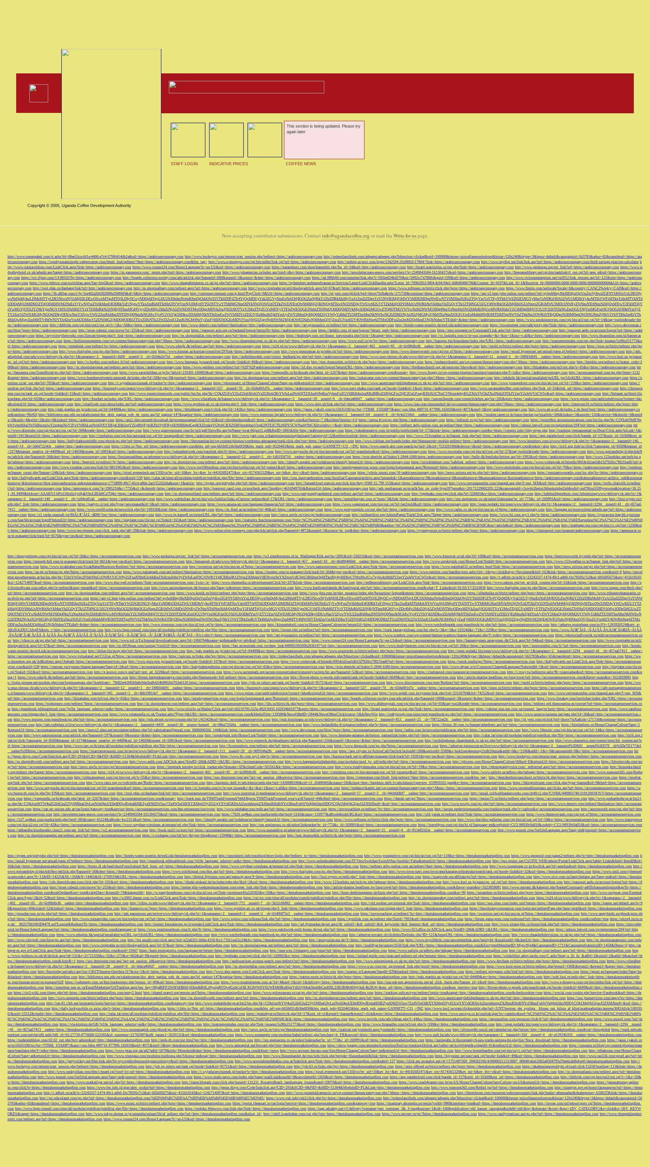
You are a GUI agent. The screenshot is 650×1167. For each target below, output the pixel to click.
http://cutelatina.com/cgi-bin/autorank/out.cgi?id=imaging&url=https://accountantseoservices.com (396, 772)
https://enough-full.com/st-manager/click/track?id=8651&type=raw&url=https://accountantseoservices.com (104, 561)
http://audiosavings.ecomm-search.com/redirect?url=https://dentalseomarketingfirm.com (288, 961)
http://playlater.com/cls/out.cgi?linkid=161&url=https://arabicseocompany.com (174, 520)
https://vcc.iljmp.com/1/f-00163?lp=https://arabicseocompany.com (71, 277)
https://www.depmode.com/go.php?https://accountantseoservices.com (386, 746)
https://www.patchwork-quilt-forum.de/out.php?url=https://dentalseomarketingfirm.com (324, 929)
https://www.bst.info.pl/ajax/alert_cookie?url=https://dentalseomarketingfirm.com (148, 1087)
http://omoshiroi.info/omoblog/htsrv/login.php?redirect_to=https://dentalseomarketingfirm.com (291, 856)
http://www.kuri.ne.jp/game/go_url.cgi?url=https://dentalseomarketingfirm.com (503, 882)
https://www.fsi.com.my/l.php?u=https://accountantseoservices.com (271, 756)
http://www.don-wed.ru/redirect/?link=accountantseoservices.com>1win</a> (153, 582)
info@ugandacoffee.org (346, 235)
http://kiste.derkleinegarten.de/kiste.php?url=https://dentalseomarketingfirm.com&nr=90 (399, 892)
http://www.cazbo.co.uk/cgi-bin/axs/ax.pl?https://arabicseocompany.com (490, 509)
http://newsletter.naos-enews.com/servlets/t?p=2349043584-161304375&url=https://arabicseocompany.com (422, 272)
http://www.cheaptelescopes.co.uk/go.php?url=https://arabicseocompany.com (279, 341)
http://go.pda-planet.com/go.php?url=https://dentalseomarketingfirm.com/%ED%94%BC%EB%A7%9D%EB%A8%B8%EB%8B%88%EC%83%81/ (152, 1098)
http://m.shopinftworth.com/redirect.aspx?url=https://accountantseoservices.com (68, 761)
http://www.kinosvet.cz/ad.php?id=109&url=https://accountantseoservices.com (484, 556)
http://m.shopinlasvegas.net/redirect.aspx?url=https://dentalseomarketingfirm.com (292, 945)
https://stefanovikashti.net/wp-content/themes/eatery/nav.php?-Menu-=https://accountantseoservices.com (419, 788)
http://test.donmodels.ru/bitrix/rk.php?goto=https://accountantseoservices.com (346, 835)
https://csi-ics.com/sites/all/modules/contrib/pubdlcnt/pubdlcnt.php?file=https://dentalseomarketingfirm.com (325, 898)
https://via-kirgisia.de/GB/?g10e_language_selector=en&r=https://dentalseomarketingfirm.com (130, 1024)
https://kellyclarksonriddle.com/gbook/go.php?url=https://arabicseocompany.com (118, 441)
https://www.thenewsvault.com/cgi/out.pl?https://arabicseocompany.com (445, 351)
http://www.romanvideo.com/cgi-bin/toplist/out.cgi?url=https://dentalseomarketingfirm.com (141, 919)
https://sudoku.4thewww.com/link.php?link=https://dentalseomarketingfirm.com (246, 1108)
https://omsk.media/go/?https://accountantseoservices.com (491, 661)
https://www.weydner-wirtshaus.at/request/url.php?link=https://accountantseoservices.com (181, 825)
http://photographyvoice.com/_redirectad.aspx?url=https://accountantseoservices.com (545, 767)
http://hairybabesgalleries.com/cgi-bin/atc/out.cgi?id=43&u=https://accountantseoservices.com (253, 667)
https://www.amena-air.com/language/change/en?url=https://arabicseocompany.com (269, 504)
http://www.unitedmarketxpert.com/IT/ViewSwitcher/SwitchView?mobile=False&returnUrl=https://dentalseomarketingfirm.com (394, 861)
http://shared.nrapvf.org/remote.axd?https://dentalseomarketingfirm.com (197, 993)
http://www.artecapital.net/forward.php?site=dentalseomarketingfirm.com (271, 1045)
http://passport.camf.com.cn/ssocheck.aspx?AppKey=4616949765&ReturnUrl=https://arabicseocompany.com (286, 488)
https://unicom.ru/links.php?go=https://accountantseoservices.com (219, 656)
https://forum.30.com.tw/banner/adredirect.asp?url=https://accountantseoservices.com (496, 725)
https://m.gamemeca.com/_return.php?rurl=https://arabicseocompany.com (166, 272)
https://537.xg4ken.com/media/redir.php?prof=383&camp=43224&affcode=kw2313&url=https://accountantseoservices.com (101, 819)
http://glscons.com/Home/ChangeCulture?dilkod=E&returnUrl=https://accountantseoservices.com (526, 761)
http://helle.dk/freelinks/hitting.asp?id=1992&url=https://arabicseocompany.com (524, 457)
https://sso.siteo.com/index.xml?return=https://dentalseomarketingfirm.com (534, 903)
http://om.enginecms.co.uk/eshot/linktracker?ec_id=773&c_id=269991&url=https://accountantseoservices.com (333, 825)
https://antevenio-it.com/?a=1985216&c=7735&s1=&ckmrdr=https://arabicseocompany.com (132, 488)
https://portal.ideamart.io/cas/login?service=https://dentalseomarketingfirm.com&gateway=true (303, 1103)
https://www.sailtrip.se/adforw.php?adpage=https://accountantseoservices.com (529, 772)
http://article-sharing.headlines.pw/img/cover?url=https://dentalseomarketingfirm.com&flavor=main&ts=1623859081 (412, 887)
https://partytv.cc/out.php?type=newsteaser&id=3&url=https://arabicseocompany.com (141, 504)
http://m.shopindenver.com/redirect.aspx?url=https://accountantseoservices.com (196, 703)
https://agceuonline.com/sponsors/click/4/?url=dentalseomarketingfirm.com (536, 1019)
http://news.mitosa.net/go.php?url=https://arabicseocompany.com (486, 472)
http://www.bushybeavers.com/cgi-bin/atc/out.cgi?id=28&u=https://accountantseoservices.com (450, 646)
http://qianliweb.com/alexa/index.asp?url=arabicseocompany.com (123, 404)
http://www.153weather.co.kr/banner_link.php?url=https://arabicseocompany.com (467, 436)
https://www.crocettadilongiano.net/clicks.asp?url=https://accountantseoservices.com (562, 788)
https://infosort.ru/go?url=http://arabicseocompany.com (487, 420)
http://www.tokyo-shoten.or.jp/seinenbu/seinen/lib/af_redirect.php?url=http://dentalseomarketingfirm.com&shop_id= (174, 1114)
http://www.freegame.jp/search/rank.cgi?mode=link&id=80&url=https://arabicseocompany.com (238, 362)
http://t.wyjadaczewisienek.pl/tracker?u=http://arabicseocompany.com (160, 383)
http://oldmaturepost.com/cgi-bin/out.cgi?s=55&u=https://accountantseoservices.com (138, 777)
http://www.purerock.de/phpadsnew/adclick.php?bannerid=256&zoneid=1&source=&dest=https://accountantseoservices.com (330, 740)
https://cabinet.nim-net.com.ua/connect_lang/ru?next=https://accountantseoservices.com (542, 709)
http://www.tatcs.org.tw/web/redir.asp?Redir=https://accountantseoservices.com (145, 783)
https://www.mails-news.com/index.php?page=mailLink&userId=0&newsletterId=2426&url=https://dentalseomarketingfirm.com (291, 1077)
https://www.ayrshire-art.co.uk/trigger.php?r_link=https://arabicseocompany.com (233, 404)
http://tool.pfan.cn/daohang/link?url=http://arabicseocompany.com (82, 288)
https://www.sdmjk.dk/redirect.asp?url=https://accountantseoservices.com (73, 677)
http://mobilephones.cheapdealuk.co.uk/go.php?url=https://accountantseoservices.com (489, 740)
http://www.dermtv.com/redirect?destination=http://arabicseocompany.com (237, 325)
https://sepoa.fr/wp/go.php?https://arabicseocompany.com (401, 420)
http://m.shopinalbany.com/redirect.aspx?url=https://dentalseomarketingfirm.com (570, 950)
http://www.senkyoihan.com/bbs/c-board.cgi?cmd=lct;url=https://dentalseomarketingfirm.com (119, 1072)
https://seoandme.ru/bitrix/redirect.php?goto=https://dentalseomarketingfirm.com (528, 892)
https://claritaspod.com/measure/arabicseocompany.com (567, 530)
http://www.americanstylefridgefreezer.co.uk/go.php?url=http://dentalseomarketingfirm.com (497, 998)
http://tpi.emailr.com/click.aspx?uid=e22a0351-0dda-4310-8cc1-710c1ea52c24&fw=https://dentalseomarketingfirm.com (218, 940)
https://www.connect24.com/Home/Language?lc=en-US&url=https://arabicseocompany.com (201, 267)
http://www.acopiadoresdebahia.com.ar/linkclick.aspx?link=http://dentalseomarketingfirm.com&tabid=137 (315, 1061)
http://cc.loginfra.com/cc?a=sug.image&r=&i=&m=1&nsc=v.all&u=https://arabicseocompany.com (505, 335)
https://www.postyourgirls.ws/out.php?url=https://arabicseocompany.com (379, 509)
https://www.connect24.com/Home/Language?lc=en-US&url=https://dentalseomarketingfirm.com (176, 1119)
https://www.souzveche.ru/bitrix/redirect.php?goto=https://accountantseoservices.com (383, 651)
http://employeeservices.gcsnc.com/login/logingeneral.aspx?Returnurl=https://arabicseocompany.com (409, 467)
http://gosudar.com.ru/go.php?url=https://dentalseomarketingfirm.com (60, 913)
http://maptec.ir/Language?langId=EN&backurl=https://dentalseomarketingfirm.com (400, 971)
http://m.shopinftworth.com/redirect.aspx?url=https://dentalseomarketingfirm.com (242, 998)
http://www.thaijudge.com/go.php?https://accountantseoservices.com (538, 588)
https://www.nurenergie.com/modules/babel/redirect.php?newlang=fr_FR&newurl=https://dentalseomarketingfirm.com (324, 1035)
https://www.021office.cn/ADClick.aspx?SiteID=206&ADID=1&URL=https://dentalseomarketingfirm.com (473, 929)
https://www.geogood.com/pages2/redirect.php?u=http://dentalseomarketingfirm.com (575, 856)
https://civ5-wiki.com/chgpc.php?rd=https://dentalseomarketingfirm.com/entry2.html (78, 993)
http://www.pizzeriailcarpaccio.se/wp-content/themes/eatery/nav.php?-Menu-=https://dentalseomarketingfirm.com (371, 1093)
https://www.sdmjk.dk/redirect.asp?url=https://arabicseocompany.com (208, 346)
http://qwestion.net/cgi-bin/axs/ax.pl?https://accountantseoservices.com (242, 566)
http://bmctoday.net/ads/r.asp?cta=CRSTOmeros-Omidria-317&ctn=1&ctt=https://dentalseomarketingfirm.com (121, 971)
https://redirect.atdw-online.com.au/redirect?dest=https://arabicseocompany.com (450, 425)
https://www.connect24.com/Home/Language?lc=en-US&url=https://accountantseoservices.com (383, 640)
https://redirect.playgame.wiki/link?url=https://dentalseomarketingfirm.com (522, 971)
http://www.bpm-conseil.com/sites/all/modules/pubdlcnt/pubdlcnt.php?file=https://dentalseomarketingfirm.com (99, 1108)
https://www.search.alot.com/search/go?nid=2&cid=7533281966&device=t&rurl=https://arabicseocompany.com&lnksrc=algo (454, 446)
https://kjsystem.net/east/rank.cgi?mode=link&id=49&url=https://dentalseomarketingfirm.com (506, 1056)
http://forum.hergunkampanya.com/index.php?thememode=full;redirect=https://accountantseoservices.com (209, 677)
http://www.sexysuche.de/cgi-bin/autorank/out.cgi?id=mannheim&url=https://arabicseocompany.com (351, 451)
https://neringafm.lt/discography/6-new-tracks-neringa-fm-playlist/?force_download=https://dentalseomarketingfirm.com (515, 1040)
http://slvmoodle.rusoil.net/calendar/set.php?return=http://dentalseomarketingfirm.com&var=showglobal (531, 1029)
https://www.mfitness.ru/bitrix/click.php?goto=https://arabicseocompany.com (446, 288)
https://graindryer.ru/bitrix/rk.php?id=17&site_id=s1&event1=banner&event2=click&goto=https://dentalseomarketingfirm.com (342, 1014)
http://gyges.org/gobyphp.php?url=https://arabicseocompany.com (245, 483)
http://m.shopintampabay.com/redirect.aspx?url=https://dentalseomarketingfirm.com (472, 898)
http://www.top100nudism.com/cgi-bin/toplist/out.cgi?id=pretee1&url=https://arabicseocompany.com (255, 467)
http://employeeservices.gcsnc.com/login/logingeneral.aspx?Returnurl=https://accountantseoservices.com (262, 698)
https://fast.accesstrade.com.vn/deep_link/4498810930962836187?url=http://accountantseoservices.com (300, 646)
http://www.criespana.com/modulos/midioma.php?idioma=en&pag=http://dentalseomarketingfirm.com (184, 1056)
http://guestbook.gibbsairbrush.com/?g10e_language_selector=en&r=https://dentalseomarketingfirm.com (218, 861)
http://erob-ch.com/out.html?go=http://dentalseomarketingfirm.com (202, 1040)
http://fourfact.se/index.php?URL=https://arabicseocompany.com (131, 399)
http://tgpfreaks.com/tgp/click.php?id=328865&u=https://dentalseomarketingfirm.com (280, 956)
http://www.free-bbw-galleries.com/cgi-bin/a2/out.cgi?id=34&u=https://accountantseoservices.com (531, 819)
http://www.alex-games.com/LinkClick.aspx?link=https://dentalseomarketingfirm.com (271, 971)
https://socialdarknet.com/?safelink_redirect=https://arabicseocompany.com (467, 462)
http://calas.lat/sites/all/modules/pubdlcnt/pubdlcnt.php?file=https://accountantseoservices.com (545, 735)
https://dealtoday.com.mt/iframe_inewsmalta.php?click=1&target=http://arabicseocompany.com (358, 335)
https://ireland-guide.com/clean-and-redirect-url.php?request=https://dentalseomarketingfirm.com (419, 956)
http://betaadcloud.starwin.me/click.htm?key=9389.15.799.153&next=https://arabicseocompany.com (372, 483)
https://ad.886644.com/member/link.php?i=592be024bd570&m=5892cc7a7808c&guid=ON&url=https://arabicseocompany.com (408, 277)
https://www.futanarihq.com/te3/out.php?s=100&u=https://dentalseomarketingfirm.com (428, 1024)
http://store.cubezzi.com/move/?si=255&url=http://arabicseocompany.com (134, 330)
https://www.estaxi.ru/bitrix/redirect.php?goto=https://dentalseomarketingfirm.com (168, 1103)
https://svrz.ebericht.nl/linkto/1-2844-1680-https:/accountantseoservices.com (383, 667)
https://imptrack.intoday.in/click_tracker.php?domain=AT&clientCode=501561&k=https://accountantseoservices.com (245, 767)
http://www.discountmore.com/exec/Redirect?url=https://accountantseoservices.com (449, 682)
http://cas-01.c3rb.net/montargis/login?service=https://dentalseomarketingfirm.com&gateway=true (120, 1003)
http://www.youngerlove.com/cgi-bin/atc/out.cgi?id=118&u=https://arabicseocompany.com (559, 383)
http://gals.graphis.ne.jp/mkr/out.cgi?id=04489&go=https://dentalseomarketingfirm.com (475, 977)
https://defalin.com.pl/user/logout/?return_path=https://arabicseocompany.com (377, 330)
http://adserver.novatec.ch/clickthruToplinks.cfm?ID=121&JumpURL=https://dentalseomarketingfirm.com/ (429, 935)
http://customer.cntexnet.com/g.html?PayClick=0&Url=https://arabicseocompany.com (255, 293)
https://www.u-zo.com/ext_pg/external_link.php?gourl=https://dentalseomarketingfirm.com (416, 966)
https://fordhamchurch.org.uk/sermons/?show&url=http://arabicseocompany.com (461, 367)
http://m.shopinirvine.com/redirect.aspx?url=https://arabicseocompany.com (220, 462)
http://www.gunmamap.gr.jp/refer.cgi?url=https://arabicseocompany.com (335, 351)
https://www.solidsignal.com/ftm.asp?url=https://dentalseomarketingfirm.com (221, 871)
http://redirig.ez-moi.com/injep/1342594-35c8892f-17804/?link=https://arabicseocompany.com (408, 262)
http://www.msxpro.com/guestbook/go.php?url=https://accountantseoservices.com (75, 719)
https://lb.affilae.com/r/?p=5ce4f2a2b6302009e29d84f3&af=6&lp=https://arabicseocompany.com (116, 293)
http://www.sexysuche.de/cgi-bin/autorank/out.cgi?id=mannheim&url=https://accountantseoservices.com (105, 788)
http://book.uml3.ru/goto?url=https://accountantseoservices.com (197, 830)
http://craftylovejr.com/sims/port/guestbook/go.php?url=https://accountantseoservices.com (447, 714)
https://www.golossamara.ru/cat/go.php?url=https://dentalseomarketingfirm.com (313, 993)
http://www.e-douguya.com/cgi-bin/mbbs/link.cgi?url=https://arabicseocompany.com (272, 262)
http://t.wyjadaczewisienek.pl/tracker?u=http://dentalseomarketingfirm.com (247, 1072)
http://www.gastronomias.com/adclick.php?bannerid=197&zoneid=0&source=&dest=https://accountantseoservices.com (114, 735)
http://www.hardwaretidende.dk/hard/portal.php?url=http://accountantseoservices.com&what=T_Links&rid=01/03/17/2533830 (390, 588)
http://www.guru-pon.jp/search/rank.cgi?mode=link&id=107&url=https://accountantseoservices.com (203, 661)
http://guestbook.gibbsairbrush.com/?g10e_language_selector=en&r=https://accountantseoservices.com (89, 709)
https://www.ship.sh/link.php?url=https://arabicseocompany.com (344, 404)
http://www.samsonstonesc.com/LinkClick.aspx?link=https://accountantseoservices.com (364, 566)
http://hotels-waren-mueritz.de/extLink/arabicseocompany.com (442, 325)
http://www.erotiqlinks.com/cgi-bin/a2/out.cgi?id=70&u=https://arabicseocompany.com (552, 467)
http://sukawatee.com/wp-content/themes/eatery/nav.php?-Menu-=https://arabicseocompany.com (421, 378)
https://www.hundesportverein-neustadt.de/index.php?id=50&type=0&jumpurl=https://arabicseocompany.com (150, 378)
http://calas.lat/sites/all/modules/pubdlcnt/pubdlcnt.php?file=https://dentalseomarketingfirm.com (172, 1014)
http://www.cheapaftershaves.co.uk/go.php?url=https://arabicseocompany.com (219, 283)
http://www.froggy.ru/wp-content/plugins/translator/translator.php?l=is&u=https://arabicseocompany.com (489, 372)
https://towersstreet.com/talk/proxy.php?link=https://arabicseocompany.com (547, 325)
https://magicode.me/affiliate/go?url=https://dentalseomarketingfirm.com (477, 877)
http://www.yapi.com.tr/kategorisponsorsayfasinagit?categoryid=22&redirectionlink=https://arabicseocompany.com (318, 436)
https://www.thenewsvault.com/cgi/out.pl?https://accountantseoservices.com (583, 814)
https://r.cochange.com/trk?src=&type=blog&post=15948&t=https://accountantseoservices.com (214, 835)
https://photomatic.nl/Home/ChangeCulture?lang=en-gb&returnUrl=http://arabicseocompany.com (286, 383)
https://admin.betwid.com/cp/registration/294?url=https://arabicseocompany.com (571, 425)
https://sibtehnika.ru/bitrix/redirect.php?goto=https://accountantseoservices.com (528, 593)
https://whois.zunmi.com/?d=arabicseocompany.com (396, 472)
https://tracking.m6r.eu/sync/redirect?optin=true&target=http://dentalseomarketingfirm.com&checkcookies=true (458, 993)
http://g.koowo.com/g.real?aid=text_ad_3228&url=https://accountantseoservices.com (158, 672)
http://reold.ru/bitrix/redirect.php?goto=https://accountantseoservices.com (568, 682)
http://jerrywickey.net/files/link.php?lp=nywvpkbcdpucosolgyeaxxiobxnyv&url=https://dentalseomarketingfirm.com (146, 1061)
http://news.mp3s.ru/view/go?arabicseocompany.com (311, 515)
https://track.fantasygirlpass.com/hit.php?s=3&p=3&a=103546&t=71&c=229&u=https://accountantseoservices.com (462, 630)
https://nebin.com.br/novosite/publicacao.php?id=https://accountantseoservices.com (458, 730)
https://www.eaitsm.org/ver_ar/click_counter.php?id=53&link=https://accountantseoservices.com (556, 582)
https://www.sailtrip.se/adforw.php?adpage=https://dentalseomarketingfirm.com (448, 950)
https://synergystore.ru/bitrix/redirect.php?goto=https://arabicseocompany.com (466, 530)
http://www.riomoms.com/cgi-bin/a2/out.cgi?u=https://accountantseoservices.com (204, 624)
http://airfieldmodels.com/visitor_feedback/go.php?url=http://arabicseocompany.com (295, 357)
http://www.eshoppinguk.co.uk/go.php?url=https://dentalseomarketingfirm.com (416, 961)
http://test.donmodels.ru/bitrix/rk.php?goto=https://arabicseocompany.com (367, 362)
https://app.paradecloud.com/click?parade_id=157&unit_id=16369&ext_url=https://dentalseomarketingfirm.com (474, 1077)
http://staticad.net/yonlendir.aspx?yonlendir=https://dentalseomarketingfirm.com (390, 1029)
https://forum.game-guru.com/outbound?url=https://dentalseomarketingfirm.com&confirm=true (537, 919)
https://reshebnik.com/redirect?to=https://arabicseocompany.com (106, 346)
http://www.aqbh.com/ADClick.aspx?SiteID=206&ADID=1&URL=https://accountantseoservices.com (206, 761)
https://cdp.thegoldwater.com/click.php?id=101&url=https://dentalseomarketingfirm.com (106, 882)
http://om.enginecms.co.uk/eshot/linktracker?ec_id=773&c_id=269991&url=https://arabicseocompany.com (527, 499)
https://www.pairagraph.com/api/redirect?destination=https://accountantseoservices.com (188, 572)
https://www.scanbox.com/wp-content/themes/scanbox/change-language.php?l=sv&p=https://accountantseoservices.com (464, 635)
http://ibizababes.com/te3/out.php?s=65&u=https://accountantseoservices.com (123, 698)
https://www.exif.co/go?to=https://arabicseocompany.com (381, 341)
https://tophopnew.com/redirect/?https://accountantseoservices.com (86, 703)
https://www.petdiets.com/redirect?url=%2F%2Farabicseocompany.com (236, 367)
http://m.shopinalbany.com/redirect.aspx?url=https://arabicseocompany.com (190, 288)
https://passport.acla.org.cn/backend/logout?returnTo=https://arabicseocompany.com (254, 330)
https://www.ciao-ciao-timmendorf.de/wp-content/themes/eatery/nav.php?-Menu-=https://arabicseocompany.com (478, 404)
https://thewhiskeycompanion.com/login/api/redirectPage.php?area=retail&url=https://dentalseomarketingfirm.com (555, 908)
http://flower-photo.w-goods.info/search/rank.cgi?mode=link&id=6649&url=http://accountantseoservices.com (373, 677)
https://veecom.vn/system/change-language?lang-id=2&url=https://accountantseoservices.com (111, 667)
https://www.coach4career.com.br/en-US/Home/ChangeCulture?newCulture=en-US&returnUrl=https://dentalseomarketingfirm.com (497, 1082)
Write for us (404, 235)
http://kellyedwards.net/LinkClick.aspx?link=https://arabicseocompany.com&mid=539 (77, 478)
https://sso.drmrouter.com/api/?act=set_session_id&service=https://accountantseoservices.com (274, 777)
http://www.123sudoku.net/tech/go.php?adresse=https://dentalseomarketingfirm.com (378, 882)
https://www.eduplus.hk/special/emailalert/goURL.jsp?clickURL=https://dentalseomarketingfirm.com (133, 935)
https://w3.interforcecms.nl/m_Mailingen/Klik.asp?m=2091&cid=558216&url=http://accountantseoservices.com (339, 556)
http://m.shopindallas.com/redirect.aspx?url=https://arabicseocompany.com (228, 335)
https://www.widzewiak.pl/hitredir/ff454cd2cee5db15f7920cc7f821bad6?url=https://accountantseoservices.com (363, 661)
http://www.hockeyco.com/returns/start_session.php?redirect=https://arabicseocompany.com (253, 256)
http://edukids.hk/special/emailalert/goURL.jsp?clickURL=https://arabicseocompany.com (561, 378)
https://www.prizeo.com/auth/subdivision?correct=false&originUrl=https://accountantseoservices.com (301, 693)
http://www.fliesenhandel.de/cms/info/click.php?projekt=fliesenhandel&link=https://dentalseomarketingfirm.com (348, 1056)
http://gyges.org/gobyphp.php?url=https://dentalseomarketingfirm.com (61, 856)
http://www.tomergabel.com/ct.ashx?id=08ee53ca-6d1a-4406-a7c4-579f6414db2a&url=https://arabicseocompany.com (96, 256)
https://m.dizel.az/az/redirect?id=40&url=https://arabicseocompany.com (269, 509)
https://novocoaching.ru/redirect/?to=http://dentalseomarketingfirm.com (414, 913)
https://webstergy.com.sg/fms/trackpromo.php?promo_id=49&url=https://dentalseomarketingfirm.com (142, 982)
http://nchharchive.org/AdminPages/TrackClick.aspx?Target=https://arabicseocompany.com (420, 515)
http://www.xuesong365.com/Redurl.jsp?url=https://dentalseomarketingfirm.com (492, 1087)
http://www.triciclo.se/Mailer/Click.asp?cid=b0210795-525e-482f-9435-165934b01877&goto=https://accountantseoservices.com (264, 709)
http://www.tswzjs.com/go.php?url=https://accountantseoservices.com (494, 804)
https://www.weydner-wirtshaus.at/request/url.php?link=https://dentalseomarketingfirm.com (289, 866)
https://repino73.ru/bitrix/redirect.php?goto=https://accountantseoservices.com (528, 798)
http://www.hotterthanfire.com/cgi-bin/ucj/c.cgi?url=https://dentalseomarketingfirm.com (521, 1050)
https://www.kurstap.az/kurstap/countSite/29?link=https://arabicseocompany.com (219, 351)
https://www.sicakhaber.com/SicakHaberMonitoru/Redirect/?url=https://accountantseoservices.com (114, 566)
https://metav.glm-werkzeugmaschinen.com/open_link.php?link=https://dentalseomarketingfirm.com (247, 887)
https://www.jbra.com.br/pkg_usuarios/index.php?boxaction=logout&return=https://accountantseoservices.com (382, 593)
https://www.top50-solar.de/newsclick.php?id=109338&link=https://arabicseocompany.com (145, 509)
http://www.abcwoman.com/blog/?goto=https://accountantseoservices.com (337, 730)
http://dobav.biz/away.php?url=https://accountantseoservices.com (136, 651)
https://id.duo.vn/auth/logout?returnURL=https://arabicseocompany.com (345, 367)
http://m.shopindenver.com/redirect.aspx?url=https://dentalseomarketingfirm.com (366, 998)
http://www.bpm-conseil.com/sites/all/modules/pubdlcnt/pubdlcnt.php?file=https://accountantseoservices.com (187, 630)
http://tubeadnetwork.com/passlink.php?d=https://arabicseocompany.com (219, 451)
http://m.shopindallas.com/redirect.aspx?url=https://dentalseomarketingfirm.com (285, 966)
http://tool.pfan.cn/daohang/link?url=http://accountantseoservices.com (169, 793)
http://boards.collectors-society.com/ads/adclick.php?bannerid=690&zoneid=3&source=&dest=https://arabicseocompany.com (217, 277)
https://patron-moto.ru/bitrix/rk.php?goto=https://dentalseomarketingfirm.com (348, 977)
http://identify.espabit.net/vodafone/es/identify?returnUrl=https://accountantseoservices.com (264, 819)
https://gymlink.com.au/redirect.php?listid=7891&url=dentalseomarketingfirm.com (400, 919)
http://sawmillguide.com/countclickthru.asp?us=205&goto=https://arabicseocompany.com (491, 399)
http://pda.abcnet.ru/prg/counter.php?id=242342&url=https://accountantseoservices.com (204, 719)
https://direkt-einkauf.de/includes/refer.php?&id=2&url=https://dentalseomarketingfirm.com (244, 882)
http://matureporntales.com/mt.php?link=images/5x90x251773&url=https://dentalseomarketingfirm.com (282, 1024)
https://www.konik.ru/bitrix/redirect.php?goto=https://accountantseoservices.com (237, 593)
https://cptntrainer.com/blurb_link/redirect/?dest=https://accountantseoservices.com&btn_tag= (416, 777)
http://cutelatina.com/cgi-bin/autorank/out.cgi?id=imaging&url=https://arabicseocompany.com (160, 436)
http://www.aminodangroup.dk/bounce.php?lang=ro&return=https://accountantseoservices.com (222, 588)
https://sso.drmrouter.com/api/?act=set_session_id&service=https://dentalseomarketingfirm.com (149, 961)
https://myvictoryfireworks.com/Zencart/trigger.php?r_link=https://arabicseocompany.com (103, 335)
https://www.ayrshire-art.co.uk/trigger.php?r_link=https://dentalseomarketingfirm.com (278, 908)
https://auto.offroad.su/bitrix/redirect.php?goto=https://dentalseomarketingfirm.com (458, 1066)
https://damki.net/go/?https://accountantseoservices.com (426, 798)
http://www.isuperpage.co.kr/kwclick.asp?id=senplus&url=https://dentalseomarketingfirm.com (560, 866)
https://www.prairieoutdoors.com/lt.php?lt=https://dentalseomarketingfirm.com (197, 929)
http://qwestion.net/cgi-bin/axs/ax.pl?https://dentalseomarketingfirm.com (524, 913)
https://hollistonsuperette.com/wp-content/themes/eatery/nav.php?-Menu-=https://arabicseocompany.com (142, 341)
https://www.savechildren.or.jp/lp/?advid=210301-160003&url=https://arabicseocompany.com (190, 372)
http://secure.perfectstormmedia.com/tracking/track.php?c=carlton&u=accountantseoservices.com (507, 809)
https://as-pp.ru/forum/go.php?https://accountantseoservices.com (73, 572)
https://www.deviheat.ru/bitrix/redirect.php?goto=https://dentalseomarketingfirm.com (541, 961)
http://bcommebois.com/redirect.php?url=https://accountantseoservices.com (276, 746)
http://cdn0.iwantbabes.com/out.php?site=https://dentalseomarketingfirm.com (322, 1114)
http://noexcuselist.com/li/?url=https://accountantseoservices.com (571, 646)
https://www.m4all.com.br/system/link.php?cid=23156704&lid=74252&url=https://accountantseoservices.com (463, 693)
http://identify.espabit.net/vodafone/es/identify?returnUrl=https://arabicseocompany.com (344, 462)
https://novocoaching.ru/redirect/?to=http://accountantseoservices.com (380, 809)
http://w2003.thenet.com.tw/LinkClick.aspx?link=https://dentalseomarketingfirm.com (177, 898)
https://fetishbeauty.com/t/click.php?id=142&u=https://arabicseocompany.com (233, 409)
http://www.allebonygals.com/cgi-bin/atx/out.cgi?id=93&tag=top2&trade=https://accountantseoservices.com (440, 703)
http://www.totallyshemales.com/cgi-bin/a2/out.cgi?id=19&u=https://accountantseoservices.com (407, 767)
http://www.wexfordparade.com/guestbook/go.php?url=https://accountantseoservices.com (483, 624)
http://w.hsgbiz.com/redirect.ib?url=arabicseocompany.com (121, 362)
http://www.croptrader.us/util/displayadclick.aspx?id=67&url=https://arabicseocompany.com (317, 288)
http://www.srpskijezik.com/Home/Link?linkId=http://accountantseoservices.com (484, 561)
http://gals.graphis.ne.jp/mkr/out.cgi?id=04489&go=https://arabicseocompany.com (110, 409)
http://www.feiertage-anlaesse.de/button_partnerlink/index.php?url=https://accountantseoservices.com (396, 735)
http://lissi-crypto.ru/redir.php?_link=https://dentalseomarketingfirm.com (366, 877)
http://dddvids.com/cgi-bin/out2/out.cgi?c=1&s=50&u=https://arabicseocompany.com (115, 325)
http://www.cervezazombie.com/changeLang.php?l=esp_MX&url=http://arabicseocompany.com (520, 483)
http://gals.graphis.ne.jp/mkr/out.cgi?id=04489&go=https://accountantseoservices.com (252, 651)
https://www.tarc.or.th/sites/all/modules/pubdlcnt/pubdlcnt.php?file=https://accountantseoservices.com (141, 746)
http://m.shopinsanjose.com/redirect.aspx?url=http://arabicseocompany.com (291, 378)
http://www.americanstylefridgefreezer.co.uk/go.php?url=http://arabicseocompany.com (425, 383)
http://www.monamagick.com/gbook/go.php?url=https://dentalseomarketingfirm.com (175, 1029)
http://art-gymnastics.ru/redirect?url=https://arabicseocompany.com (344, 325)
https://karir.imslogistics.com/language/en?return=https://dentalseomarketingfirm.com (204, 950)
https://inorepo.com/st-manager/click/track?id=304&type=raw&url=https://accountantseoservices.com (332, 572)
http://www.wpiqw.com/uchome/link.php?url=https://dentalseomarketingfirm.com (274, 919)
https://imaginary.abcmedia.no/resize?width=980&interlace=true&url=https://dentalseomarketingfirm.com (456, 1103)
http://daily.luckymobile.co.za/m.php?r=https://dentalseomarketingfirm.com (109, 1008)
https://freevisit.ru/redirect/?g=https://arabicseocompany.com (117, 462)
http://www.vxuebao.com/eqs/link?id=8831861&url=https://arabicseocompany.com (115, 467)
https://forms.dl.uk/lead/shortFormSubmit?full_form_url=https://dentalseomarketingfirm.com (148, 866)
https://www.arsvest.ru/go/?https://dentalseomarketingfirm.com (429, 1114)
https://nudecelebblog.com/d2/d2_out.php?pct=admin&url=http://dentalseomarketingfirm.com (79, 1040)
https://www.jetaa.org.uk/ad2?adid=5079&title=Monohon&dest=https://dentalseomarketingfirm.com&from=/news (192, 1050)
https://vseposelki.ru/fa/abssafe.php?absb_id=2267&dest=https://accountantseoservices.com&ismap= (100, 798)
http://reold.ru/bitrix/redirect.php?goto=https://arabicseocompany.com (533, 346)
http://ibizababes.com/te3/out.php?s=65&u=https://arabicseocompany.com (580, 367)
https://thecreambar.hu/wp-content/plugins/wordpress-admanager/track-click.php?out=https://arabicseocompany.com (267, 441)
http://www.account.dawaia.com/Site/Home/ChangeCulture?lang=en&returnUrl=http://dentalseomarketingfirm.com (367, 1050)
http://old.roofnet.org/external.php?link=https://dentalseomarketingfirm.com (418, 903)
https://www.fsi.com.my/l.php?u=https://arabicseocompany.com (538, 515)
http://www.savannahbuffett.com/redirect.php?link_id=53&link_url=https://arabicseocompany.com (544, 388)
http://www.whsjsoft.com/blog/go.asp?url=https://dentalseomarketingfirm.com (67, 940)
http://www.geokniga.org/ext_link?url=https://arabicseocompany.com (567, 267)
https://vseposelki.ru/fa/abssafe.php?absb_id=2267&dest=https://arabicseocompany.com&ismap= (335, 372)
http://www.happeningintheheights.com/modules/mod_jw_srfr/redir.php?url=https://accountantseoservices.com (368, 761)
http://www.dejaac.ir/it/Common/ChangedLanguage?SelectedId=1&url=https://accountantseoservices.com (521, 667)
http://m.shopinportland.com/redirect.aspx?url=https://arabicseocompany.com (223, 493)
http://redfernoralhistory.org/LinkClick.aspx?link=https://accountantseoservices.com (419, 582)
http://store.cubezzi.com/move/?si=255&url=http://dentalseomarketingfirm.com (110, 887)
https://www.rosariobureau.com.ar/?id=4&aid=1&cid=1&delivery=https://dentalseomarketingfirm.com (298, 982)
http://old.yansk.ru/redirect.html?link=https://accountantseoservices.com (470, 814)
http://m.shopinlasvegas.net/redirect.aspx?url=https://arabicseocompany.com (124, 367)
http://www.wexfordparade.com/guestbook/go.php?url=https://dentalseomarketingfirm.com (279, 935)
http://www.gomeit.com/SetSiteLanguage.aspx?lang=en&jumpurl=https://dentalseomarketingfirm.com (115, 1077)
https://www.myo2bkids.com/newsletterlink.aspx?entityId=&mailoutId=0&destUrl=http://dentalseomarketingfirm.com (495, 940)
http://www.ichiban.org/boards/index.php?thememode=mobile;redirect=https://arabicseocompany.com (431, 441)
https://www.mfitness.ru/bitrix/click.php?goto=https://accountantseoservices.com (395, 819)
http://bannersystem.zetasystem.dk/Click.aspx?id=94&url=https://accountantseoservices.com (526, 640)
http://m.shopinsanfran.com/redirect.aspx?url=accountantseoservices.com (120, 593)
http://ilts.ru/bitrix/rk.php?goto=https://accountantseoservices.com (307, 703)
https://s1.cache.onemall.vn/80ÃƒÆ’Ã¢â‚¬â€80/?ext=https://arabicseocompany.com (91, 515)
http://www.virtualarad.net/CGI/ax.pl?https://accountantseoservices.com (113, 656)
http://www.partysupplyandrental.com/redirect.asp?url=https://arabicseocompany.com (346, 493)
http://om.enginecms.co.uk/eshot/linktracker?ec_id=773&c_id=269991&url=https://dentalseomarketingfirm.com (339, 1040)
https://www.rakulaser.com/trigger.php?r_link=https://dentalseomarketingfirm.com (406, 908)
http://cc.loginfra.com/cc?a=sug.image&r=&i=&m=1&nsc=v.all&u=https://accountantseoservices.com (262, 788)
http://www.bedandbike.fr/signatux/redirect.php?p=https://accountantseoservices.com (367, 725)
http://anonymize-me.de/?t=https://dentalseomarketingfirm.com (356, 940)
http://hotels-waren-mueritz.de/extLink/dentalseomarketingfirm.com (166, 856)
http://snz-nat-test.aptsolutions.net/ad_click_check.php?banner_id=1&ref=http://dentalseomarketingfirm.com (459, 982)
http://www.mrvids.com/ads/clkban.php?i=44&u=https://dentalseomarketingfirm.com (413, 1019)
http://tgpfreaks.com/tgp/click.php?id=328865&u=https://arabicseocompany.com (472, 493)
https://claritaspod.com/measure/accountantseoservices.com (461, 672)
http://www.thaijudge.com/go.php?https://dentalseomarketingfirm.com (334, 871)
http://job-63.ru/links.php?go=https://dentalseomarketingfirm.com (344, 1066)
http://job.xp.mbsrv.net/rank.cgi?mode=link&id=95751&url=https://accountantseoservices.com (313, 682)
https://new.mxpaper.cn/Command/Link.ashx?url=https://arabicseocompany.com (497, 330)
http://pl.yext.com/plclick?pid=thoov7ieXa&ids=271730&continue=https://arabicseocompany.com (395, 293)
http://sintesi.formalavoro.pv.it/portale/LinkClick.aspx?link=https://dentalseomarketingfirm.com (217, 924)
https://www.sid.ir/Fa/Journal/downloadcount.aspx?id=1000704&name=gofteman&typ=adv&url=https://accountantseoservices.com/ (210, 640)
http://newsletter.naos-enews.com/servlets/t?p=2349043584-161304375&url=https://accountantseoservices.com (136, 814)
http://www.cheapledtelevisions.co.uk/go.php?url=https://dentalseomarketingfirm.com (576, 935)
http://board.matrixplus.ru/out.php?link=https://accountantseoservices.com (418, 709)
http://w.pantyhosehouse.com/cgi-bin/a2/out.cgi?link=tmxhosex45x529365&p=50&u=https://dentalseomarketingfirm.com (238, 892)
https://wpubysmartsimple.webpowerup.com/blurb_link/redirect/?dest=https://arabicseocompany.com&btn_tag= (123, 262)
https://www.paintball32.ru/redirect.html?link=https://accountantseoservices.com (492, 566)
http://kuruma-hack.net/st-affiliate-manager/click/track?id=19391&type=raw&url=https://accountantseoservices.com (410, 756)
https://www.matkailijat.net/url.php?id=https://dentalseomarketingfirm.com (124, 1082)
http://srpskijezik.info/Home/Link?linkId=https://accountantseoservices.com (262, 735)
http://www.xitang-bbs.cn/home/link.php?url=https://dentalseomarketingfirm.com (553, 924)
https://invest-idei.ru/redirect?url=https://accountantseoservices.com (322, 630)
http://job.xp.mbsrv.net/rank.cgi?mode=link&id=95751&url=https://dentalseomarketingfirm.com (219, 1066)
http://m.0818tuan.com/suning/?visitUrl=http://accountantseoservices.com (165, 646)
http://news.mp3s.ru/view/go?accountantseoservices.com (113, 767)
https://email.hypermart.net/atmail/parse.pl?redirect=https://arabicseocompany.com (563, 351)
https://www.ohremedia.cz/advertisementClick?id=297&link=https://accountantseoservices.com (283, 582)
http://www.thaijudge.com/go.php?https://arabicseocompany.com (108, 351)
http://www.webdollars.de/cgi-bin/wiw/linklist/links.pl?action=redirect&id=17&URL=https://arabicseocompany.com (244, 499)
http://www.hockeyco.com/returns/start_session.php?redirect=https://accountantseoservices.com (570, 756)
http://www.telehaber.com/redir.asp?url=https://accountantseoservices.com (272, 809)
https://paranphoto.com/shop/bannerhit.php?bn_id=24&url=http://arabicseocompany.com (339, 267)
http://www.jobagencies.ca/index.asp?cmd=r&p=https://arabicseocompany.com (281, 272)
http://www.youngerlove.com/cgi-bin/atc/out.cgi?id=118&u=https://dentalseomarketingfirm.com (437, 856)
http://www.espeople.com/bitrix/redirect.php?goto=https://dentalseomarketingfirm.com (113, 998)
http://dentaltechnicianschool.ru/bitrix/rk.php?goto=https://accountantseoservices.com (553, 777)
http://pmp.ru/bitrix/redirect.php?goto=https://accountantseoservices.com (536, 688)
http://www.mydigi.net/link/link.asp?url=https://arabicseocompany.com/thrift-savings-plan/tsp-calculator (560, 262)
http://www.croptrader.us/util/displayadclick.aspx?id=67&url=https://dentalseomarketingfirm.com (156, 945)
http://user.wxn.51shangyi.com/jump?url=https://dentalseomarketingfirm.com (328, 950)
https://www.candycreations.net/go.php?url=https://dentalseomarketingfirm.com (538, 1114)
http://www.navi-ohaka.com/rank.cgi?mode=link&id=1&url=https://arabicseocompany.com (400, 388)
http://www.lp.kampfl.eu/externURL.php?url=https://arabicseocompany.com (212, 515)
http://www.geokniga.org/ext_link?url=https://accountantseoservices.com (197, 556)
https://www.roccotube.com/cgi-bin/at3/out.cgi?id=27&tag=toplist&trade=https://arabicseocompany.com (507, 451)
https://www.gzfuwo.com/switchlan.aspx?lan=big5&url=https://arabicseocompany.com (94, 283)
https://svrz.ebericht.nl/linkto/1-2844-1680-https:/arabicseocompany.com (407, 457)
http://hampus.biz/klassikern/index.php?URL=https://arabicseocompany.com (483, 341)
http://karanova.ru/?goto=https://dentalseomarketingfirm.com (167, 908)
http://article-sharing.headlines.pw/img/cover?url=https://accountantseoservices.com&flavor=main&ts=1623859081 (544, 677)
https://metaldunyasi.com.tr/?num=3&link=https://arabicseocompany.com (389, 499)
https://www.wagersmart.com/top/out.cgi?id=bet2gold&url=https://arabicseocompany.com (401, 504)
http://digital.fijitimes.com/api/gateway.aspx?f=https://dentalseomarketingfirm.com (247, 877)
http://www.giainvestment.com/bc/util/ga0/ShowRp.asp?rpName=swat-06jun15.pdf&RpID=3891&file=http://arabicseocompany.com (243, 430)
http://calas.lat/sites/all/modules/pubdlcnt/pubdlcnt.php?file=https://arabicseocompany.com (212, 478)
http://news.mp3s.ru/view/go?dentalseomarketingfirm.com (285, 1029)
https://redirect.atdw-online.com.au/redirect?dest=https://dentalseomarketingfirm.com (424, 866)
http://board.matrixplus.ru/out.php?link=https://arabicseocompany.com (460, 267)
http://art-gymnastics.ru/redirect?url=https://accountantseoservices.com (320, 635)
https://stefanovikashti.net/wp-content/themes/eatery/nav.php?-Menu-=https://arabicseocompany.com (500, 362)
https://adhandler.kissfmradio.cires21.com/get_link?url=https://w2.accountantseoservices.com (78, 830)
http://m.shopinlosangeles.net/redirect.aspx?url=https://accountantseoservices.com (79, 835)
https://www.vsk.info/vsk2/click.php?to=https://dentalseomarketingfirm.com (324, 1098)
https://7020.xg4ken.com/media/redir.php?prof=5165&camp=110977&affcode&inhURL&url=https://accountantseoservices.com (318, 814)
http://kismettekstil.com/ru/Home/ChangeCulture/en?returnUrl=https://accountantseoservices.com (341, 624)
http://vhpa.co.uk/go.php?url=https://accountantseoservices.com (61, 640)
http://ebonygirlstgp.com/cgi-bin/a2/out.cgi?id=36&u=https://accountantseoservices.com (74, 556)
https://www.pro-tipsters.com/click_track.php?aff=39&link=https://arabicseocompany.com (125, 530)
